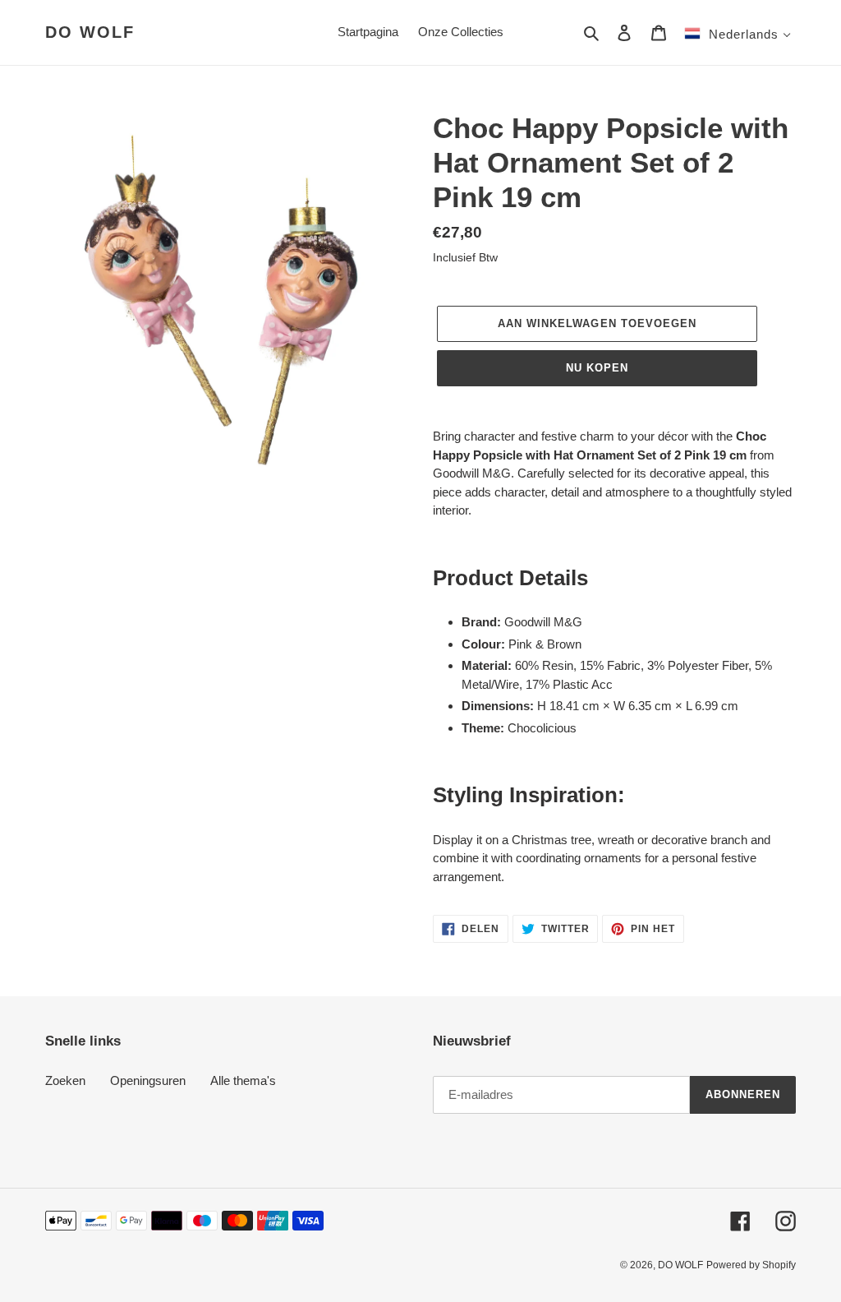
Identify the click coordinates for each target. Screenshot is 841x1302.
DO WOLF (90, 32)
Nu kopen (597, 368)
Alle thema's (243, 1080)
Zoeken (65, 1080)
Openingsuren (148, 1080)
